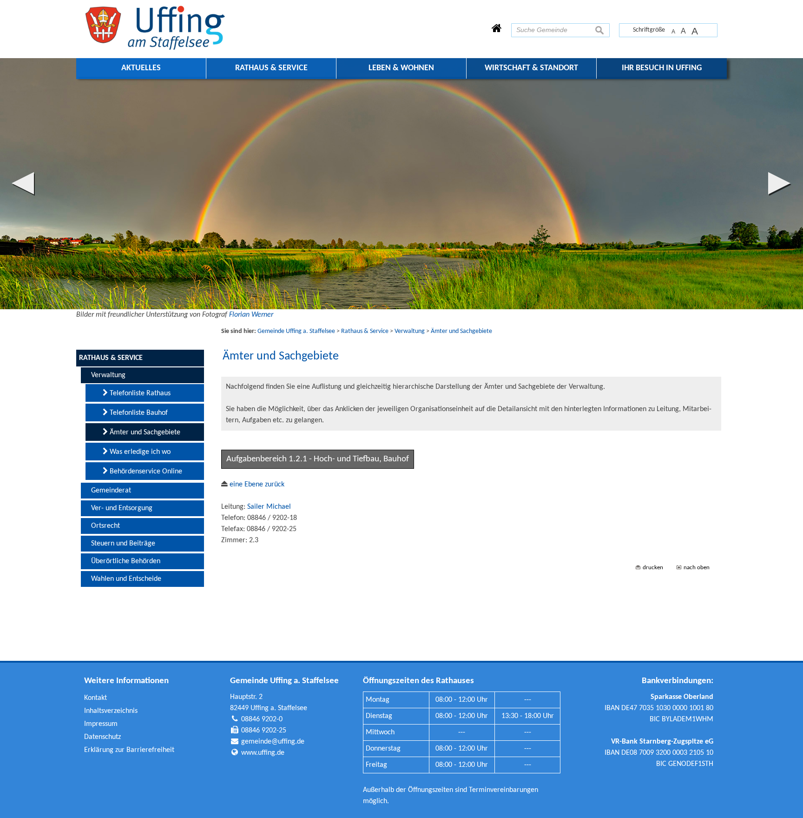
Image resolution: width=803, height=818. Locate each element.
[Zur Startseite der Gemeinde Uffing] (497, 29)
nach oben (697, 568)
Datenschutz (102, 737)
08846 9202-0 (262, 719)
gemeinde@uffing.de (272, 741)
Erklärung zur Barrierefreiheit (129, 750)
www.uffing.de (262, 753)
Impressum (101, 724)
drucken (653, 568)
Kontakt (95, 698)
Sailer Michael (269, 507)
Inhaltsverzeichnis (111, 711)
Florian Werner (251, 315)
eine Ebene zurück (256, 484)
